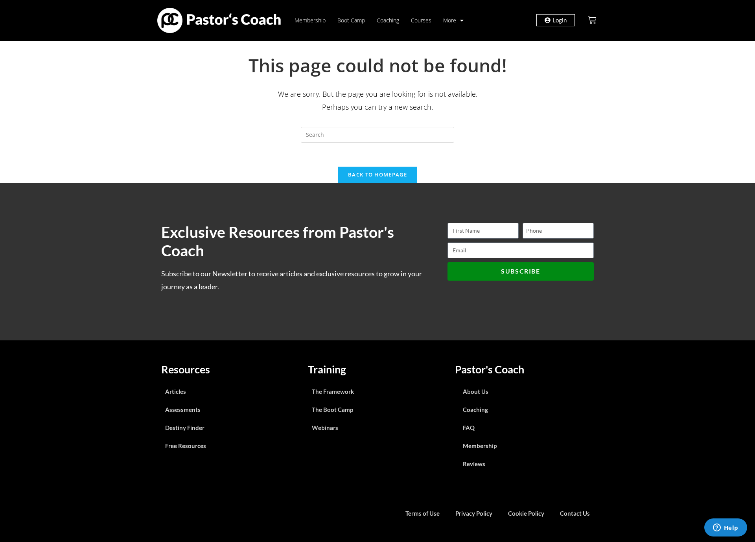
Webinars (325, 427)
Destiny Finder (184, 427)
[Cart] (592, 20)
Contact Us (575, 513)
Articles (175, 391)
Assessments (183, 409)
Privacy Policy (473, 513)
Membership (310, 20)
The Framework (333, 391)
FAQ (469, 427)
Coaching (388, 20)
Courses (421, 20)
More (449, 20)
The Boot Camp (332, 409)
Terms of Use (422, 513)
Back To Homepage (377, 174)
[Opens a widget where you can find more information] (725, 528)
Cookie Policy (526, 513)
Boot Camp (351, 20)
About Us (475, 391)
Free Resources (185, 445)
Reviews (474, 463)
